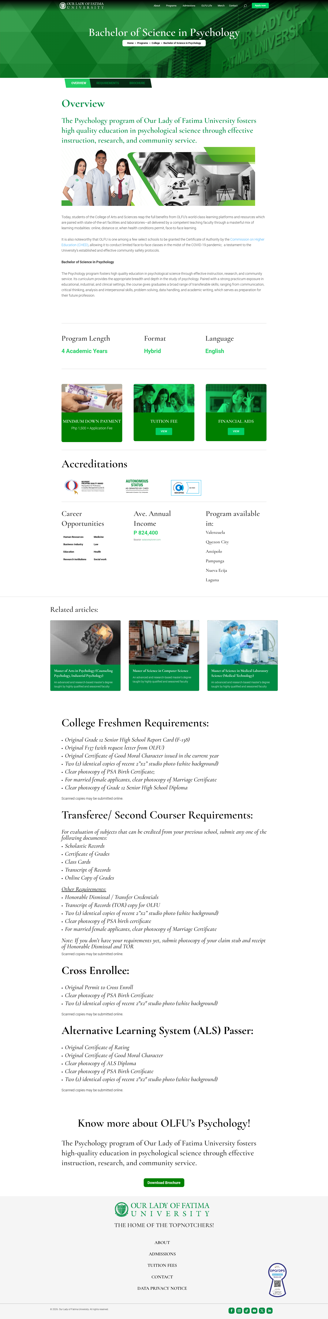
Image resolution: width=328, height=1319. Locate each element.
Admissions (189, 5)
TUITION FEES (162, 1265)
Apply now (260, 5)
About (157, 5)
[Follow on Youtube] (254, 1311)
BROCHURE (137, 83)
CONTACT (162, 1277)
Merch (221, 5)
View (164, 431)
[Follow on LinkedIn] (269, 1311)
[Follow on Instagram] (239, 1311)
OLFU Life (206, 5)
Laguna (212, 580)
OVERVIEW (78, 83)
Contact (233, 5)
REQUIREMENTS (107, 83)
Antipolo (214, 551)
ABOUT (162, 1242)
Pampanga (215, 561)
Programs (171, 5)
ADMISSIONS (162, 1254)
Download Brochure (164, 1182)
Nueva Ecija (216, 570)
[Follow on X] (262, 1311)
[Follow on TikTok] (247, 1311)
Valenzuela (215, 532)
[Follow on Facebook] (232, 1311)
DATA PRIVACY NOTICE (162, 1288)
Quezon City (217, 542)
